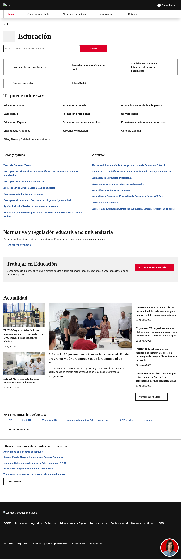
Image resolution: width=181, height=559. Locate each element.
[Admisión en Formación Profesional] (135, 178)
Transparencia (98, 523)
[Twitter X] (24, 533)
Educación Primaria (74, 105)
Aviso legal (8, 544)
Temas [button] (11, 14)
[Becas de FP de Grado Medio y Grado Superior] (46, 188)
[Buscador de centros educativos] (55, 66)
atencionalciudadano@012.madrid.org (87, 420)
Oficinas (148, 420)
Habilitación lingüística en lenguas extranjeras (28, 468)
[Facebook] (7, 533)
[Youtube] (33, 533)
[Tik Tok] (58, 533)
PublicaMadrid (119, 523)
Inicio (6, 24)
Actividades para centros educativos (23, 452)
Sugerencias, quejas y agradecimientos (50, 544)
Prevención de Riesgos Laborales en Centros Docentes (33, 457)
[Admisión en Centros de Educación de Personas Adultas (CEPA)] (135, 196)
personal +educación (75, 130)
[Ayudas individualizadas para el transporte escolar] (46, 206)
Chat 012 (26, 420)
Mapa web (22, 544)
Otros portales (95, 544)
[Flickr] (67, 533)
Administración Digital (72, 523)
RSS (161, 523)
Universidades (130, 113)
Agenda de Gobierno (43, 523)
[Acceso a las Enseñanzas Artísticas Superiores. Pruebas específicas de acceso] (135, 209)
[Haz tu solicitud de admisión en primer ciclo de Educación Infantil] (135, 165)
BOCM (7, 523)
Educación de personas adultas (81, 122)
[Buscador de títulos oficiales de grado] (114, 65)
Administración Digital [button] (38, 14)
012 (10, 420)
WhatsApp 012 (49, 420)
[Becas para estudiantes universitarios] (46, 194)
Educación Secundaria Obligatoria (142, 105)
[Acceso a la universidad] (135, 203)
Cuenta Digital (168, 5)
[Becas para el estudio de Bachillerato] (46, 182)
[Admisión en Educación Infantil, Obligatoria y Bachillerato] (173, 63)
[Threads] (84, 533)
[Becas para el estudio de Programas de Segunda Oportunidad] (46, 200)
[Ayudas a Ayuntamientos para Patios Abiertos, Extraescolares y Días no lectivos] (46, 214)
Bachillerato (10, 113)
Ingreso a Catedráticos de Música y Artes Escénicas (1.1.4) (34, 463)
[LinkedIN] (41, 533)
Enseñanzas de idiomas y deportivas (143, 122)
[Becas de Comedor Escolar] (46, 165)
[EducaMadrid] (114, 83)
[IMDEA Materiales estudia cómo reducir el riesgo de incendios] (24, 370)
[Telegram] (75, 533)
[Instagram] (16, 533)
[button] (154, 267)
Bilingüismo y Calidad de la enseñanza (26, 139)
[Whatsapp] (50, 533)
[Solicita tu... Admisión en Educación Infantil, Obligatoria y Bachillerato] (135, 171)
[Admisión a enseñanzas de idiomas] (135, 190)
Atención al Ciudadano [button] (74, 14)
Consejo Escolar (131, 130)
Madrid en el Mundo (143, 523)
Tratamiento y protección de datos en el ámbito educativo (34, 474)
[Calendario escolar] (55, 83)
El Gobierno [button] (131, 14)
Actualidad (21, 523)
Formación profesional (76, 113)
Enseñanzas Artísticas (16, 130)
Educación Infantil (14, 105)
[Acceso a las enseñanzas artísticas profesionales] (135, 184)
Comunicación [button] (105, 14)
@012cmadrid (126, 420)
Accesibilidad (78, 544)
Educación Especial (15, 122)
